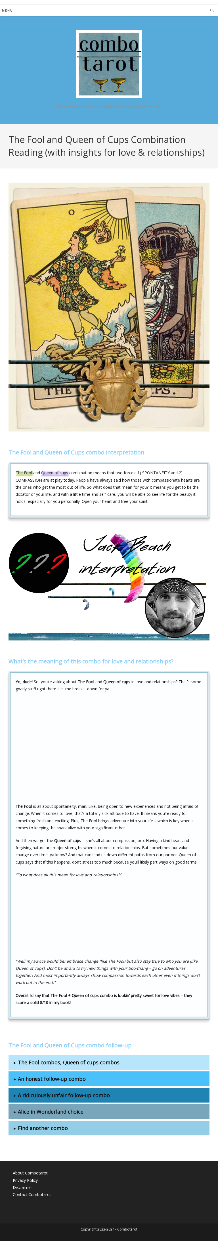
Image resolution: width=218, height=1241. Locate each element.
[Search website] (212, 11)
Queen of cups (54, 472)
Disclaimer (22, 1187)
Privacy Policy (25, 1180)
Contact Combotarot (32, 1194)
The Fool (24, 472)
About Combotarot (30, 1173)
